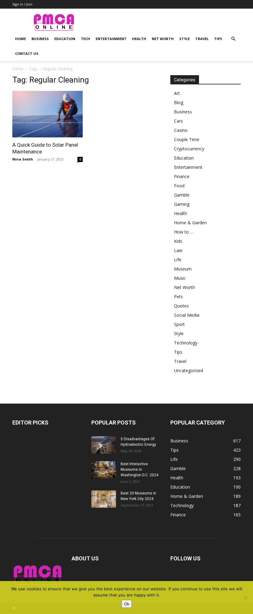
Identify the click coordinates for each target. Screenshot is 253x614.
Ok (126, 603)
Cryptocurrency (189, 149)
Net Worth (163, 38)
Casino (181, 130)
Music (180, 278)
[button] (233, 39)
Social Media (186, 315)
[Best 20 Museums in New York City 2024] (103, 499)
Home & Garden (190, 223)
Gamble (181, 195)
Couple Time (186, 139)
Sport (179, 324)
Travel (202, 38)
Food (179, 186)
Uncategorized (188, 370)
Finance (181, 176)
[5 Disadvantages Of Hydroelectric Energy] (103, 444)
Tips (218, 38)
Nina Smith (22, 159)
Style (184, 38)
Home (20, 38)
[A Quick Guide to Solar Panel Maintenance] (47, 114)
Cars (178, 121)
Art (177, 93)
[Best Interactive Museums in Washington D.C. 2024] (103, 469)
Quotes (181, 306)
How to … (183, 232)
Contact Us (26, 53)
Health (139, 38)
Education (64, 38)
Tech (85, 38)
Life (177, 259)
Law (178, 250)
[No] (245, 598)
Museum (183, 269)
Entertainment (111, 38)
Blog (178, 102)
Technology (185, 343)
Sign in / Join (22, 4)
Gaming (181, 204)
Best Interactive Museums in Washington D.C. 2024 (139, 469)
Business (40, 38)
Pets (178, 296)
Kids (178, 241)
